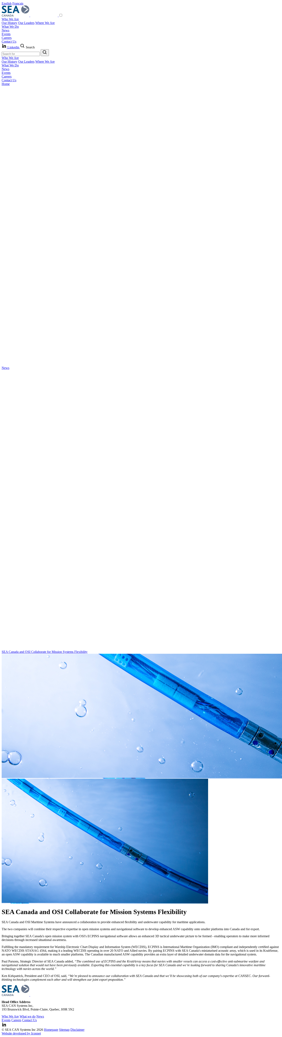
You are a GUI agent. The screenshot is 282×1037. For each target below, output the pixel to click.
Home (6, 84)
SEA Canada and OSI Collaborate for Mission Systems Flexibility (45, 652)
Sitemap (64, 1029)
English (7, 3)
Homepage (51, 1029)
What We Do (10, 26)
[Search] (45, 52)
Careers (7, 38)
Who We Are (10, 19)
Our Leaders (26, 23)
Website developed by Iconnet (21, 1033)
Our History (9, 23)
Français (17, 3)
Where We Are (45, 23)
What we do (28, 1016)
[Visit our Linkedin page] (4, 1026)
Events (6, 34)
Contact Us (9, 41)
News (5, 30)
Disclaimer (77, 1029)
